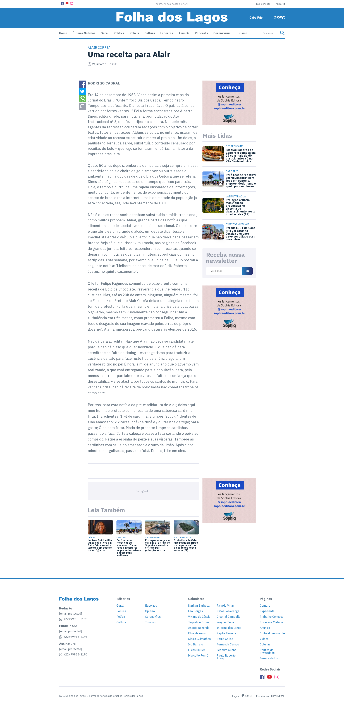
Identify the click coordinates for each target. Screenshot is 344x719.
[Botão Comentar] (82, 106)
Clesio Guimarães (199, 639)
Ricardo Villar (225, 605)
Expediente (267, 611)
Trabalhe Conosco (271, 616)
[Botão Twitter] (82, 91)
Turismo (241, 33)
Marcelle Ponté (198, 655)
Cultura (149, 33)
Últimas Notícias (84, 33)
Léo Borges (195, 611)
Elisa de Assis (197, 633)
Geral (104, 33)
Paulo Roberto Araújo (226, 657)
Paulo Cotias (225, 639)
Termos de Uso (270, 658)
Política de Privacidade (267, 651)
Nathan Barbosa (199, 605)
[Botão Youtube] (67, 3)
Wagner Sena (225, 622)
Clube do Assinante (272, 633)
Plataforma (263, 696)
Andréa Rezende (198, 628)
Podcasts (201, 33)
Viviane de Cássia (199, 616)
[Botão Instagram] (71, 3)
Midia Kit (280, 3)
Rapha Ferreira (226, 633)
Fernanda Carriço (228, 644)
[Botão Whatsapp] (82, 98)
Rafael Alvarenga (228, 611)
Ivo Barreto (195, 644)
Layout (236, 696)
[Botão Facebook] (62, 3)
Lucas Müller (196, 650)
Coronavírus (222, 33)
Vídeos (264, 639)
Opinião (150, 611)
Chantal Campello (228, 616)
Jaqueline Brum (198, 622)
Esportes (166, 33)
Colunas (265, 644)
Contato (265, 605)
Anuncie (184, 33)
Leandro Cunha (226, 650)
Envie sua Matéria (271, 622)
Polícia (134, 33)
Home (63, 33)
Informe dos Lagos (229, 628)
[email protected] (70, 613)
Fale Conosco (263, 3)
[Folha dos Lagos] (172, 18)
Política (119, 33)
